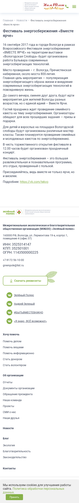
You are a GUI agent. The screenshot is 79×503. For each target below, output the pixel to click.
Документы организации (19, 388)
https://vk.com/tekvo (34, 182)
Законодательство (14, 457)
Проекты (8, 406)
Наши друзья (11, 418)
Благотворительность (17, 451)
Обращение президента (18, 394)
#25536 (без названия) (53, 6)
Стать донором (12, 359)
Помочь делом (12, 341)
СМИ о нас (9, 412)
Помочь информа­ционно (18, 353)
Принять (14, 497)
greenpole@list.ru (13, 265)
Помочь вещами (13, 347)
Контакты (9, 468)
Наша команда (12, 400)
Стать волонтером (14, 365)
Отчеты (7, 382)
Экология (9, 445)
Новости (8, 428)
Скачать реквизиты (27, 280)
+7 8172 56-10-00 (13, 259)
